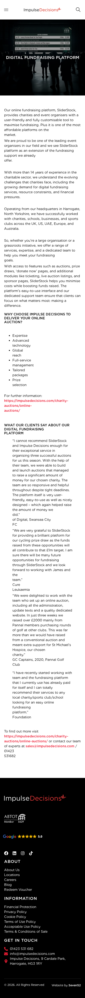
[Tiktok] (31, 853)
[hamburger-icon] (8, 10)
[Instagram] (23, 853)
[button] (78, 9)
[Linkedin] (14, 853)
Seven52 (74, 985)
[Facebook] (6, 853)
